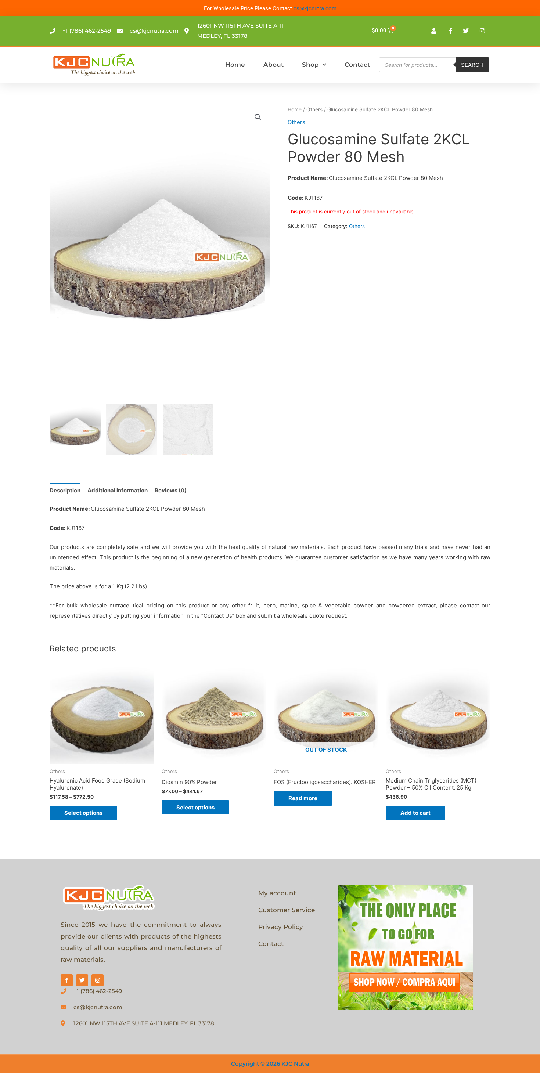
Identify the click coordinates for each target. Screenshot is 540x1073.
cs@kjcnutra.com (315, 8)
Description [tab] (65, 490)
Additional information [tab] (117, 490)
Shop (310, 64)
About (273, 64)
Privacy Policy (280, 927)
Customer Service (286, 910)
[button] (257, 117)
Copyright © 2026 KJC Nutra (270, 1063)
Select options (83, 812)
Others (314, 109)
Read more (302, 798)
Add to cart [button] (415, 812)
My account (277, 893)
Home (235, 64)
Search (472, 64)
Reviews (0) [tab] (171, 490)
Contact (357, 64)
